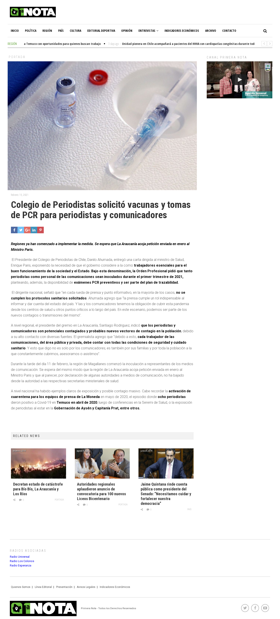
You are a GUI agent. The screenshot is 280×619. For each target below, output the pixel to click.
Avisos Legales (86, 587)
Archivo (210, 30)
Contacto (229, 30)
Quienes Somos (20, 587)
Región (47, 30)
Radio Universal (20, 556)
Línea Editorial (43, 587)
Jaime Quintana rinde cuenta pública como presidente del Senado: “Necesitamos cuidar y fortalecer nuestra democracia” (166, 494)
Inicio (15, 30)
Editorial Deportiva (101, 30)
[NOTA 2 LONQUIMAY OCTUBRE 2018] (239, 79)
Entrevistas (146, 30)
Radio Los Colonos (22, 561)
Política (30, 30)
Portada (17, 57)
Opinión (126, 30)
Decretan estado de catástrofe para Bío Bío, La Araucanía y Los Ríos (38, 489)
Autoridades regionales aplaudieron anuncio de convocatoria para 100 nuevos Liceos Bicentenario (101, 491)
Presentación (64, 587)
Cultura (75, 30)
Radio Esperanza (20, 565)
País (61, 30)
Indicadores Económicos (181, 30)
